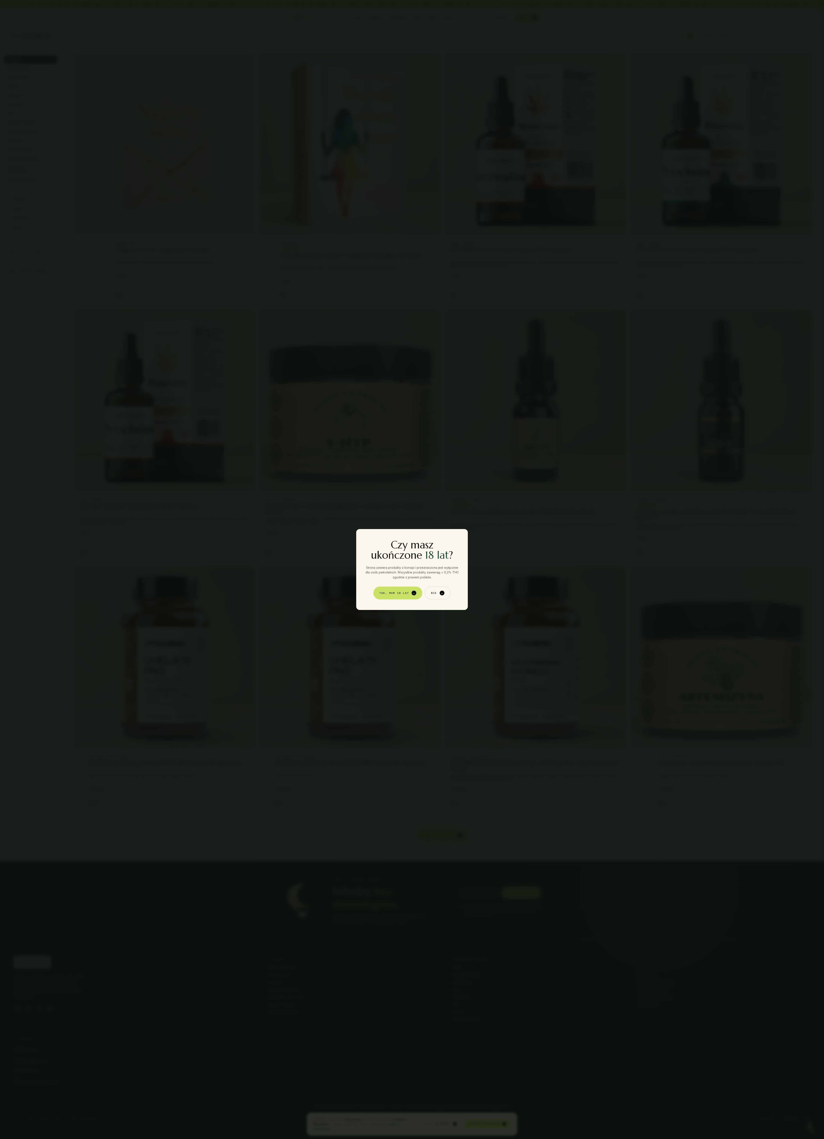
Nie (437, 593)
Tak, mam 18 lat (397, 593)
